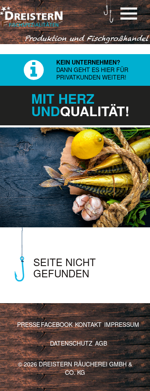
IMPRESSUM (121, 324)
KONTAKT (88, 324)
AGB (101, 343)
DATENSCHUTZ (71, 343)
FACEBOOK (56, 324)
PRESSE (28, 324)
